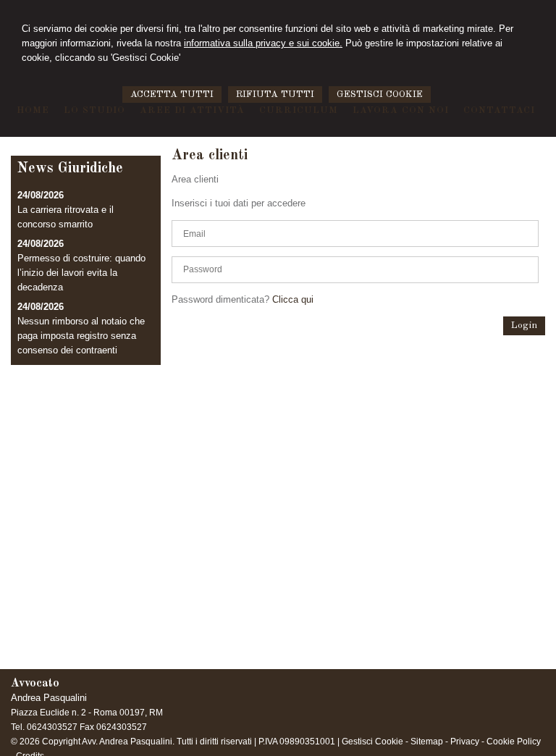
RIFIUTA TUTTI (275, 94)
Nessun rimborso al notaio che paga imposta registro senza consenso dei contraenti (81, 336)
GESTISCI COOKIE (380, 94)
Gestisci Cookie (372, 741)
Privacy (464, 741)
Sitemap (426, 741)
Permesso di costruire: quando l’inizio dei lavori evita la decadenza (81, 273)
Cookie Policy (513, 741)
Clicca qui (292, 299)
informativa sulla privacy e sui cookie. (263, 43)
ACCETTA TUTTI (172, 94)
